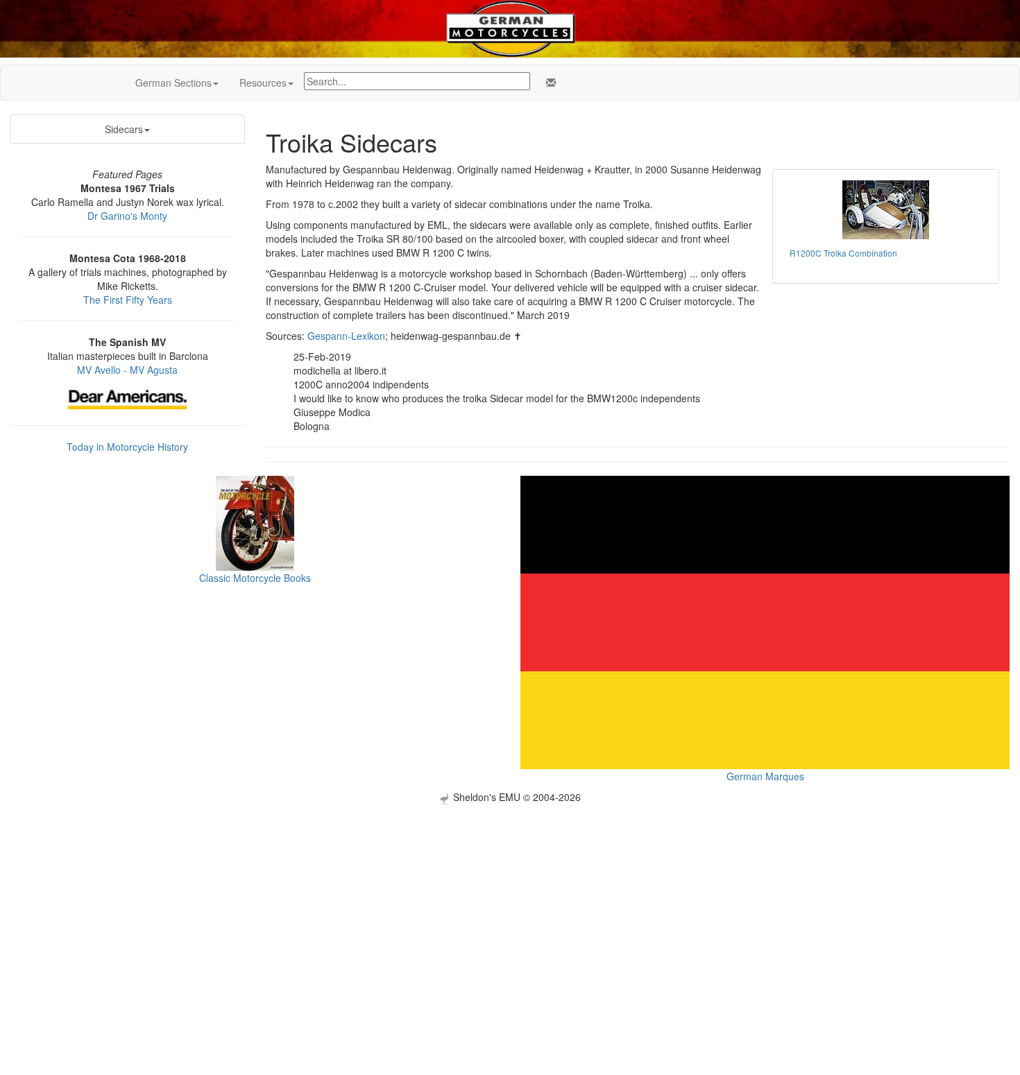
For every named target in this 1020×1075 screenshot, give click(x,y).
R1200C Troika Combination (843, 253)
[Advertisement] (510, 902)
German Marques (765, 776)
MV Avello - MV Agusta (127, 370)
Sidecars (124, 129)
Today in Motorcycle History (127, 447)
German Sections (173, 82)
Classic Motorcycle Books (255, 578)
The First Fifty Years (127, 300)
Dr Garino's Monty (127, 216)
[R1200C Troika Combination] (886, 209)
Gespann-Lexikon (346, 336)
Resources (263, 82)
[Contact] (548, 82)
